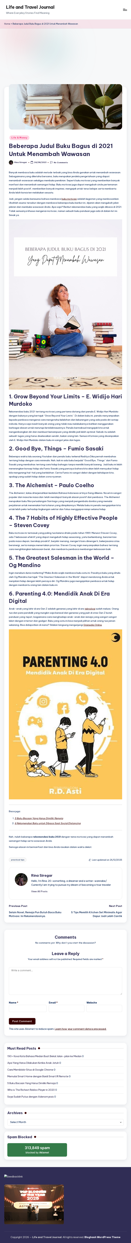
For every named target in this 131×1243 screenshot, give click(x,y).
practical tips (17, 860)
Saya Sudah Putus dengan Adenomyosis (30, 1096)
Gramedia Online (92, 624)
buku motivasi (69, 198)
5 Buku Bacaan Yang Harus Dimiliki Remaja (39, 818)
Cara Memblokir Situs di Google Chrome (30, 1069)
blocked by (38, 1151)
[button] (39, 891)
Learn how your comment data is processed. (80, 1028)
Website (91, 1002)
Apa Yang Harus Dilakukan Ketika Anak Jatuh (33, 1062)
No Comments (61, 162)
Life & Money (19, 137)
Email (53, 1002)
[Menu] (125, 10)
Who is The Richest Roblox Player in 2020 (31, 1089)
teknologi (90, 608)
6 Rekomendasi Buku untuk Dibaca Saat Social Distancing (48, 823)
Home (7, 24)
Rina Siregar (42, 875)
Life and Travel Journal (30, 7)
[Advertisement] (65, 54)
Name (13, 1002)
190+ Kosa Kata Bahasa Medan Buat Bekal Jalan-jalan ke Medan (44, 1056)
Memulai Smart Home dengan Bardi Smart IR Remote (37, 1076)
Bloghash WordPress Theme (102, 1237)
